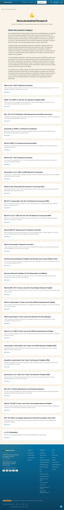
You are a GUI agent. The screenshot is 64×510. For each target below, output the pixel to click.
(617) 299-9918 (6, 458)
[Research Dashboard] (48, 2)
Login (61, 2)
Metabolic (30, 460)
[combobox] (42, 2)
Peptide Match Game (44, 476)
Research (31, 2)
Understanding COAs (56, 464)
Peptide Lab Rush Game (43, 479)
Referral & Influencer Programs (44, 488)
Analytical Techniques (44, 462)
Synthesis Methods (44, 467)
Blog (3, 9)
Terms (53, 452)
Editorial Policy (55, 467)
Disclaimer (54, 469)
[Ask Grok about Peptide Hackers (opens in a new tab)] (20, 504)
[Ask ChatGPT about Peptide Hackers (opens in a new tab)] (17, 504)
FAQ (41, 471)
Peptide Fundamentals (44, 460)
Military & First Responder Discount (44, 491)
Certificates (42, 452)
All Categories (31, 452)
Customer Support (44, 482)
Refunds (54, 457)
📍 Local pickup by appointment (9, 467)
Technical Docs (43, 455)
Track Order (42, 484)
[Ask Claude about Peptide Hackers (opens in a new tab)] (23, 504)
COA (27, 2)
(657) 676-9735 (6, 465)
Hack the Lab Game (44, 474)
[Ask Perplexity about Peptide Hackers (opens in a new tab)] (27, 504)
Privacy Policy (55, 455)
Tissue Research (31, 457)
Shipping (54, 460)
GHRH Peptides (31, 455)
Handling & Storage (44, 464)
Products (24, 2)
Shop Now (55, 2)
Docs (35, 2)
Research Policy (55, 462)
